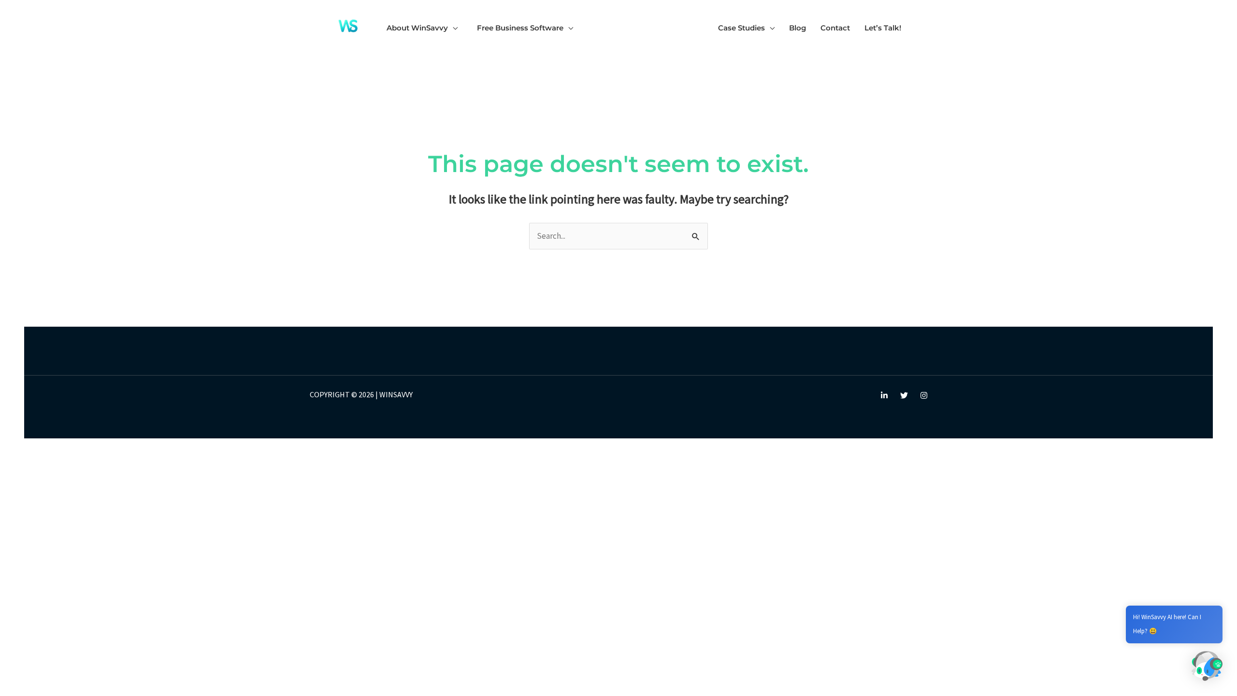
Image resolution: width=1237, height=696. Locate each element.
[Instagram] (924, 395)
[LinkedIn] (884, 395)
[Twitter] (904, 395)
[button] (453, 27)
